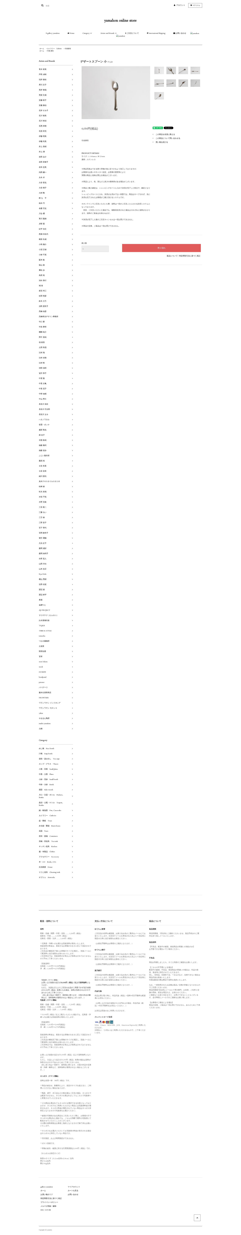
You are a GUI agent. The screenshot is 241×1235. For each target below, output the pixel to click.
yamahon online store (120, 20)
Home (71, 33)
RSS (42, 1210)
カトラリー (54, 49)
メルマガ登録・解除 (48, 1206)
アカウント (180, 5)
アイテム (196, 5)
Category (85, 33)
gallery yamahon (53, 33)
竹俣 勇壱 (50, 51)
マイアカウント (74, 1187)
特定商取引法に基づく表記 (189, 256)
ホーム (42, 49)
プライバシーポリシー (49, 1202)
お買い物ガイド (47, 1194)
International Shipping (156, 33)
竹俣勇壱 (68, 49)
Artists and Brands (107, 33)
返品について (172, 256)
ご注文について (132, 33)
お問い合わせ (180, 33)
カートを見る (73, 1190)
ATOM (48, 1210)
